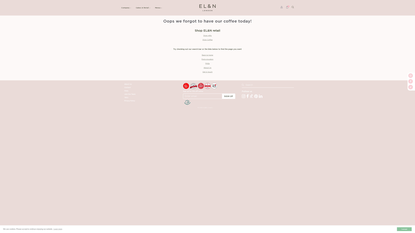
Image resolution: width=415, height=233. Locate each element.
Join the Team (130, 94)
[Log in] (281, 8)
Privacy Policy (129, 101)
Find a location (207, 59)
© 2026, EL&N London (205, 107)
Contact (127, 87)
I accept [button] (404, 229)
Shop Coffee (207, 40)
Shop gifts (207, 35)
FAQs (207, 63)
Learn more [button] (57, 229)
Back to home (207, 55)
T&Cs (126, 97)
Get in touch (207, 72)
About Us (207, 68)
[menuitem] (126, 7)
